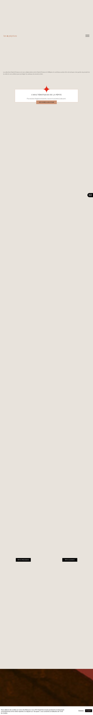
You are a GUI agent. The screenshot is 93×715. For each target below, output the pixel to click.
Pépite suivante (70, 560)
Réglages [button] (81, 710)
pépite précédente (23, 560)
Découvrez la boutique (46, 102)
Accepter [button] (88, 710)
